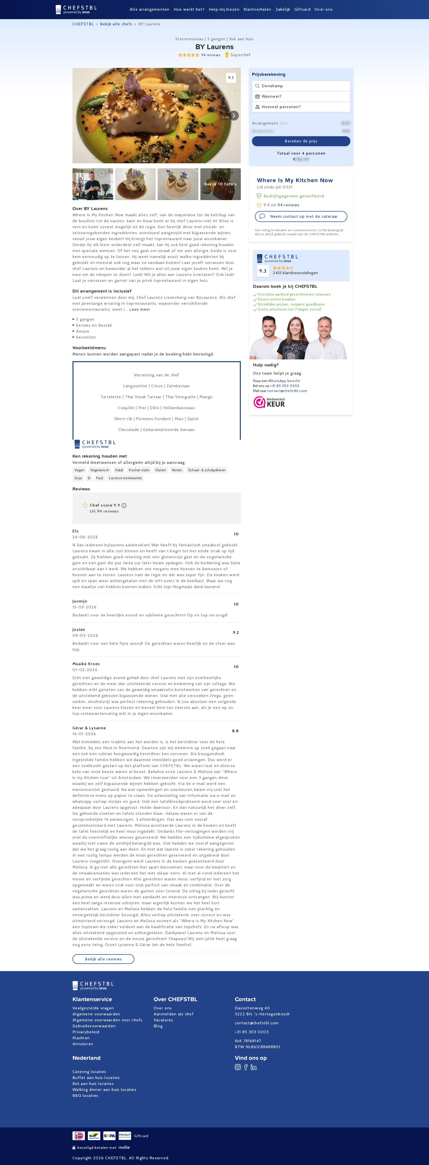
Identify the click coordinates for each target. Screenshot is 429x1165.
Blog (158, 1026)
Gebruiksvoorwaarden (94, 1026)
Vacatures (163, 1020)
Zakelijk (283, 9)
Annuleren (83, 1043)
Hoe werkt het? (189, 9)
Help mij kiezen (224, 9)
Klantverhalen (258, 9)
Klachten (81, 1038)
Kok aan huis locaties (93, 1083)
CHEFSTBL (83, 24)
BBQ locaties (85, 1095)
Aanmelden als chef (174, 1014)
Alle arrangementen (150, 9)
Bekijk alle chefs (116, 24)
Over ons (324, 9)
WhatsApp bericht (284, 381)
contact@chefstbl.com (287, 390)
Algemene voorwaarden (96, 1014)
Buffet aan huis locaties (96, 1077)
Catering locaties (89, 1071)
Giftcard (302, 9)
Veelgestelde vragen (93, 1008)
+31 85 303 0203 (284, 386)
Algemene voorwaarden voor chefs (107, 1020)
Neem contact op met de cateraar (304, 216)
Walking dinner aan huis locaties (104, 1089)
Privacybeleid (86, 1032)
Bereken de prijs (301, 141)
